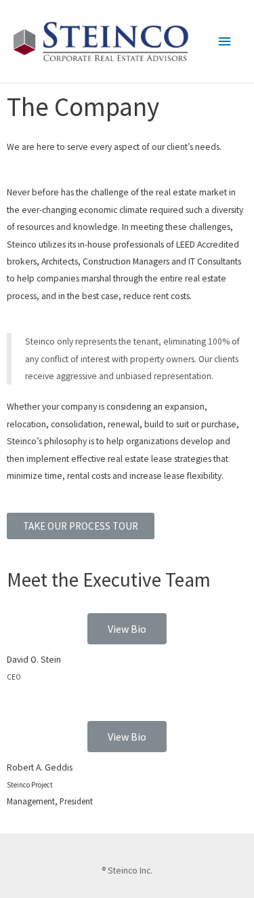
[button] (80, 526)
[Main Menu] (224, 41)
